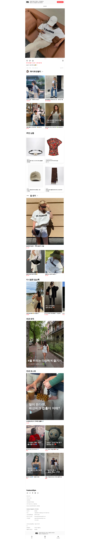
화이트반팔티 (29, 62)
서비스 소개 (29, 498)
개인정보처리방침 (30, 501)
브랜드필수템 (39, 62)
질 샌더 (34, 62)
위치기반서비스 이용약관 (32, 503)
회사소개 (28, 496)
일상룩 (61, 67)
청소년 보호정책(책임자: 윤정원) (33, 505)
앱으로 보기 (60, 2)
